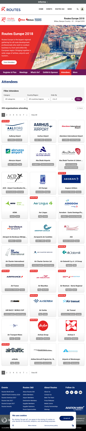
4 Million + (64, 216)
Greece (78, 192)
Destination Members (30, 400)
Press (12, 338)
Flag (40, 216)
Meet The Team (49, 397)
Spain (17, 216)
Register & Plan (9, 72)
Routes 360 (59, 9)
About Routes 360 (29, 392)
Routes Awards (7, 406)
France (19, 241)
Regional (69, 265)
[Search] (78, 9)
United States (47, 363)
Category (7, 95)
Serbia (45, 314)
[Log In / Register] (82, 9)
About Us (47, 392)
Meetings (23, 72)
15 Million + (36, 164)
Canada (78, 314)
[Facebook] (76, 392)
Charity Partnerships (51, 406)
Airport (12, 216)
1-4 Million (11, 140)
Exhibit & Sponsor (50, 72)
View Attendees (9, 62)
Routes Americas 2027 (9, 397)
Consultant (38, 363)
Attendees (65, 72)
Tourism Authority (71, 164)
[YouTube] (80, 392)
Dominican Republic (75, 216)
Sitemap (47, 409)
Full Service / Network (68, 192)
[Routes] (11, 9)
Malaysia (46, 338)
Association (39, 192)
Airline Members (28, 395)
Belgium (47, 192)
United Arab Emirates (47, 164)
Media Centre (48, 403)
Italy (20, 164)
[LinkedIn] (67, 392)
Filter (78, 99)
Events (49, 9)
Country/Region (32, 95)
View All (34, 115)
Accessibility (6, 428)
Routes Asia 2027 (7, 400)
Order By (54, 95)
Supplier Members (29, 403)
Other (7, 265)
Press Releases (49, 400)
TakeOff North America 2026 (11, 395)
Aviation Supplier (37, 265)
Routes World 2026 (8, 392)
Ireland (45, 216)
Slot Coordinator (11, 192)
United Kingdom (75, 140)
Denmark (18, 140)
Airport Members (28, 397)
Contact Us (47, 395)
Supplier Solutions (29, 406)
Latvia (17, 363)
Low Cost (39, 338)
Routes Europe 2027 (8, 403)
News (70, 9)
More (75, 72)
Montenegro (75, 363)
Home (41, 9)
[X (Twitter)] (71, 392)
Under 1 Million (39, 140)
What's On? (35, 72)
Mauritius (45, 289)
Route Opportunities (29, 409)
